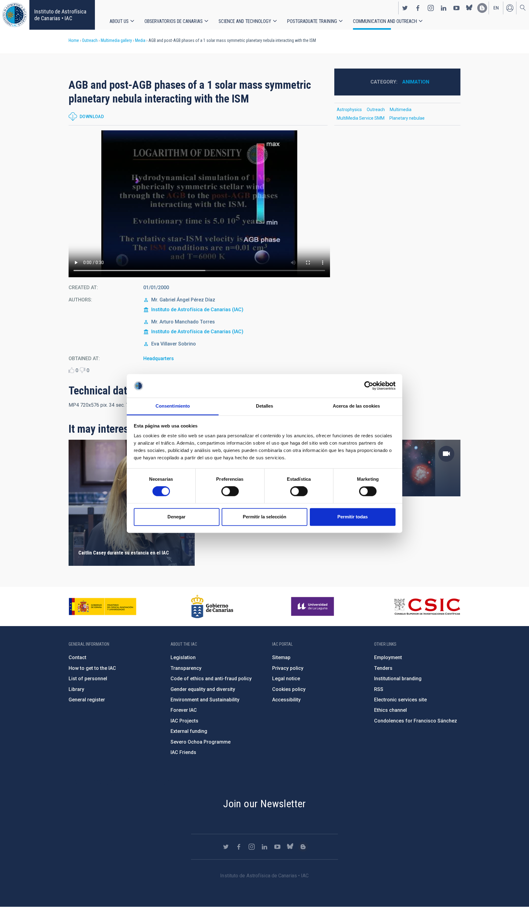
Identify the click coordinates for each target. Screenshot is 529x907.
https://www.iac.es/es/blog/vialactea (482, 8)
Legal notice (286, 678)
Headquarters (158, 358)
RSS (378, 689)
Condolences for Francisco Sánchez (415, 721)
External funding (189, 731)
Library (76, 689)
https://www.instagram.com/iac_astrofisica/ (430, 8)
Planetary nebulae (407, 118)
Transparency (186, 668)
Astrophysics (349, 109)
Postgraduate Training (312, 21)
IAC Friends (183, 752)
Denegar (176, 516)
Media (140, 40)
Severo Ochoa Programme (201, 742)
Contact (77, 657)
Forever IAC (184, 710)
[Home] (14, 15)
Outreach (90, 40)
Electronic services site (400, 700)
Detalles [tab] (264, 406)
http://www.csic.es (426, 606)
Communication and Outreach (385, 21)
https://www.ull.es (313, 606)
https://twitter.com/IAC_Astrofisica (405, 8)
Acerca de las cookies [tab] (356, 406)
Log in (509, 8)
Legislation (183, 657)
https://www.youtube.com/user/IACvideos (456, 8)
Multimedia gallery (116, 40)
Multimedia (400, 109)
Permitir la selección (264, 516)
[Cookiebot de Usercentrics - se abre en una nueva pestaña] (369, 385)
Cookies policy (289, 689)
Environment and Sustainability (205, 700)
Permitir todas (352, 516)
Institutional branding (398, 678)
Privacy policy (287, 668)
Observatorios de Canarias (173, 21)
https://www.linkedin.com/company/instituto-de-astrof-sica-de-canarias (443, 8)
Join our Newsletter (264, 803)
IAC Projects (184, 721)
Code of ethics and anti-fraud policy (211, 678)
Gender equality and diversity (203, 689)
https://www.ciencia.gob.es (103, 606)
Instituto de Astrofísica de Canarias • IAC (60, 14)
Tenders (383, 668)
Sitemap (281, 657)
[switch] (230, 491)
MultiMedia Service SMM (361, 118)
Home (74, 40)
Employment (388, 657)
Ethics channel (390, 710)
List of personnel (88, 678)
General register (87, 700)
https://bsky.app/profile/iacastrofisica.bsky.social (469, 8)
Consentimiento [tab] (173, 406)
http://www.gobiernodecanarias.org (212, 606)
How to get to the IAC (92, 668)
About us (119, 21)
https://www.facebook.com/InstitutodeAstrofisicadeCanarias (417, 8)
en (496, 8)
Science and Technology (245, 21)
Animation (415, 82)
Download (92, 116)
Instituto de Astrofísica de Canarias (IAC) (197, 309)
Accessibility (286, 700)
